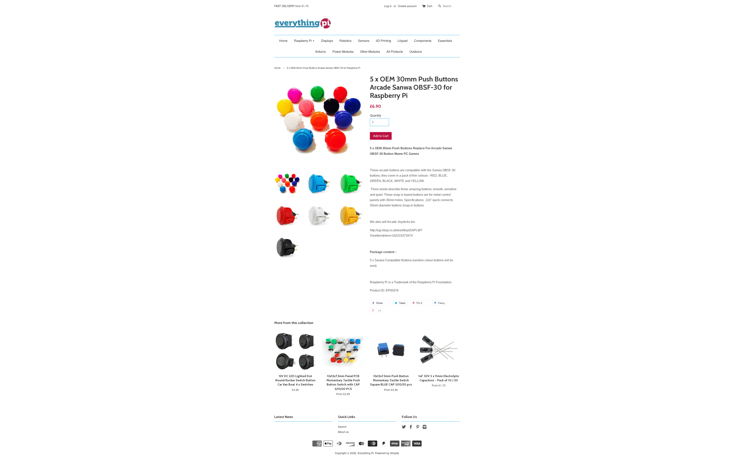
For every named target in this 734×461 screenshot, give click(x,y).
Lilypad (403, 40)
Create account (407, 6)
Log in (388, 6)
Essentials (445, 40)
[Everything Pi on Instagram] (424, 427)
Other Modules (370, 51)
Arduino (320, 51)
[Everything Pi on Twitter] (404, 427)
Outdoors (415, 51)
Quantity (375, 115)
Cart (429, 6)
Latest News (283, 417)
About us (343, 432)
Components (422, 40)
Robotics (345, 40)
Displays (327, 40)
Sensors (363, 40)
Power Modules (343, 51)
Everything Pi (365, 453)
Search (342, 427)
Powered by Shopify (387, 453)
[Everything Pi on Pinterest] (418, 427)
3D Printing (383, 40)
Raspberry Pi (303, 40)
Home (283, 40)
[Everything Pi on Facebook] (411, 427)
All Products (394, 51)
